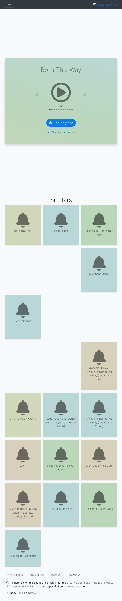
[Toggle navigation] (9, 4)
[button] (37, 94)
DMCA (32, 592)
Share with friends (63, 132)
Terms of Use (36, 575)
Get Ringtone (63, 123)
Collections (73, 575)
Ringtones (55, 575)
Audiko (21, 592)
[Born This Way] (61, 92)
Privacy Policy (14, 575)
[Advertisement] (61, 33)
